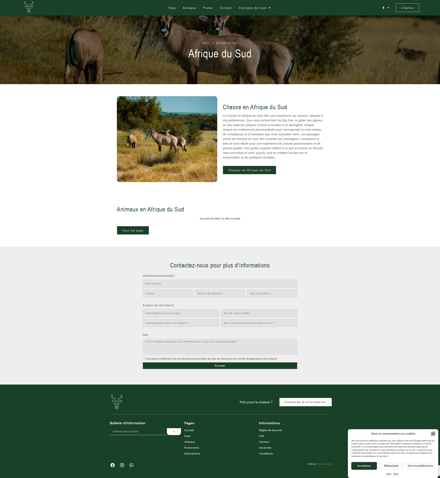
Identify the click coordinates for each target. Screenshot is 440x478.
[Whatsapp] (131, 465)
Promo (208, 8)
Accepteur (364, 465)
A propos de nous (253, 8)
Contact (226, 8)
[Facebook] (112, 465)
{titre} (388, 473)
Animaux (189, 8)
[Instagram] (122, 465)
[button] (433, 433)
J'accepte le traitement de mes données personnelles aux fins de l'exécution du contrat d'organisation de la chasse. (211, 358)
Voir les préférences (420, 465)
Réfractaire (391, 465)
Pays (172, 8)
